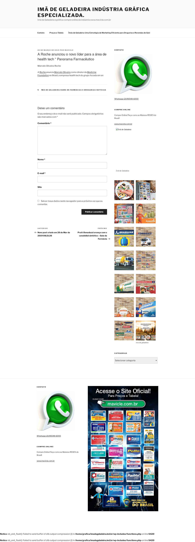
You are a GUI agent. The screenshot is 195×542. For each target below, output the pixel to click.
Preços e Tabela (56, 33)
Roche (43, 72)
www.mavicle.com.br (123, 124)
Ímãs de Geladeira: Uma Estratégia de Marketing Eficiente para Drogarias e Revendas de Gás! (109, 33)
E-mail (42, 173)
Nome (41, 159)
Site (40, 187)
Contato (40, 33)
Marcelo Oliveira (62, 72)
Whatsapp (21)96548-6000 (126, 99)
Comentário (44, 123)
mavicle (69, 50)
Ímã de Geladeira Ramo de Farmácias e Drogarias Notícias (73, 90)
